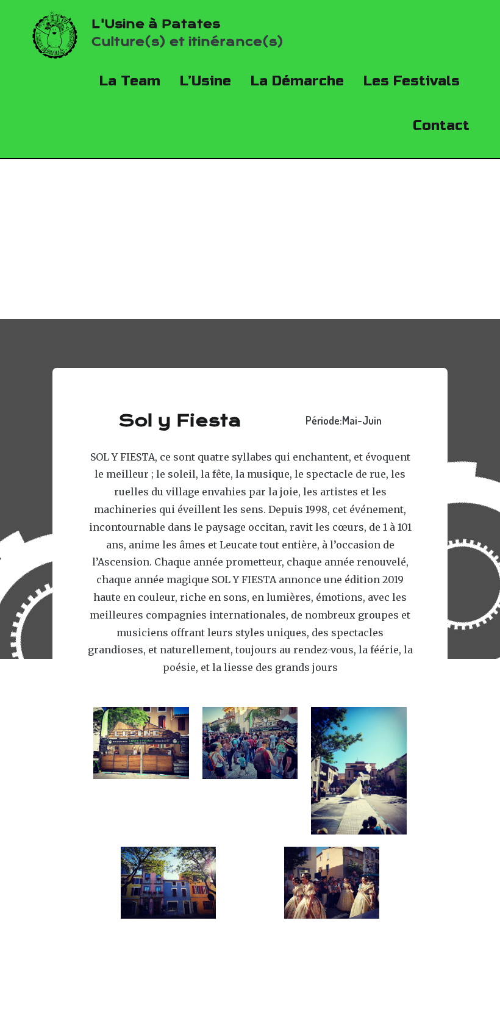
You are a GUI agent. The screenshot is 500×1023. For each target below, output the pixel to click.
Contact (441, 125)
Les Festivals (411, 81)
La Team (129, 81)
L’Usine (205, 81)
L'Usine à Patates (155, 24)
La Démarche (297, 81)
